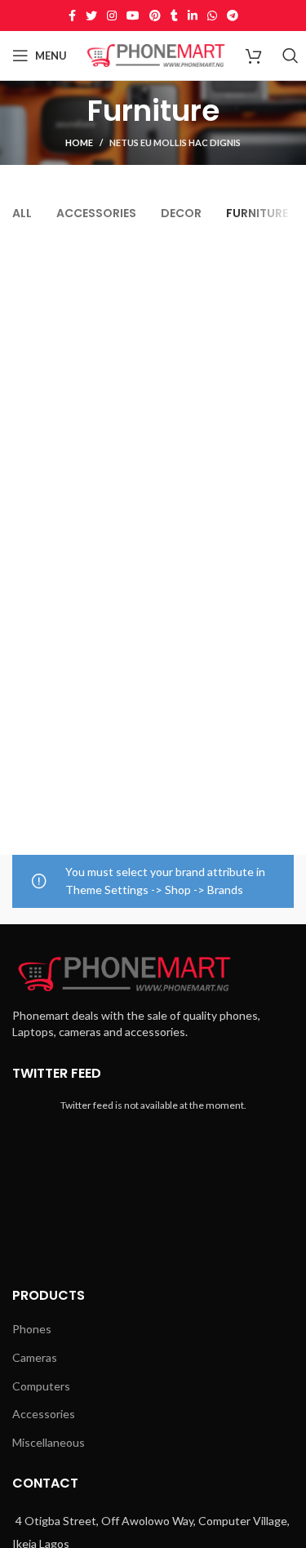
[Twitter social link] (91, 15)
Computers (41, 1386)
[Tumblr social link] (174, 15)
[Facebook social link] (72, 15)
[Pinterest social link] (155, 15)
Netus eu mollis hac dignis (175, 142)
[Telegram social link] (232, 15)
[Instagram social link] (112, 15)
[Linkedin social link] (192, 15)
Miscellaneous (48, 1442)
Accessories (43, 1414)
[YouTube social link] (133, 15)
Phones (31, 1329)
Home (79, 142)
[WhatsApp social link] (212, 15)
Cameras (34, 1357)
